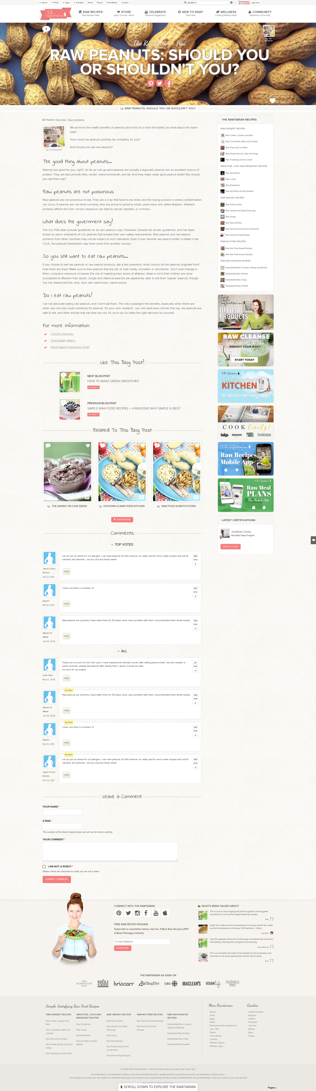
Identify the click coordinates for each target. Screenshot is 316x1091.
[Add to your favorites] (273, 100)
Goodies (252, 1005)
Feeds (251, 1036)
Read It (94, 387)
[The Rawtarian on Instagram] (137, 913)
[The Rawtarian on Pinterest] (119, 913)
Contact (213, 1039)
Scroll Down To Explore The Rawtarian (160, 1087)
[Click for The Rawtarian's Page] (268, 31)
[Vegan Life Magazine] (213, 984)
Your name (51, 806)
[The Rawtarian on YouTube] (156, 913)
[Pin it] (151, 83)
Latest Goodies (255, 1012)
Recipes (252, 1015)
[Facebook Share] (168, 83)
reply (66, 571)
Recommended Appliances (223, 1025)
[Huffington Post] (84, 984)
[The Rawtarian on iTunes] (165, 913)
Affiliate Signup (217, 1042)
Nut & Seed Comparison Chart (70, 347)
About (213, 1012)
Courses (252, 1025)
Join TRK (214, 1029)
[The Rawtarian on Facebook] (146, 913)
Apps (212, 1019)
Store (212, 1015)
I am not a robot (60, 866)
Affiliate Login (216, 1046)
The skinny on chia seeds (69, 506)
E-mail (48, 821)
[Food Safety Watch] (75, 340)
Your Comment (54, 839)
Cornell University (62, 334)
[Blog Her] (149, 984)
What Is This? (230, 546)
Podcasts (252, 1022)
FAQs (212, 1022)
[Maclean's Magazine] (191, 984)
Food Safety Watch (63, 340)
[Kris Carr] (123, 984)
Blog (250, 1032)
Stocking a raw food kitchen (124, 506)
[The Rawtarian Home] (56, 13)
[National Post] (232, 984)
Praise (213, 1032)
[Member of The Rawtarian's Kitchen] (263, 35)
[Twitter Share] (160, 83)
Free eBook (216, 1036)
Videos (251, 1019)
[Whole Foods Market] (103, 984)
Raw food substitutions (178, 506)
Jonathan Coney (241, 531)
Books (251, 1029)
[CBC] (171, 984)
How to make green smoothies (113, 381)
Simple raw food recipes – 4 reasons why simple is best (134, 408)
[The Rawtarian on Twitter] (128, 913)
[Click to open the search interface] (231, 2)
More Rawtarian (221, 1005)
